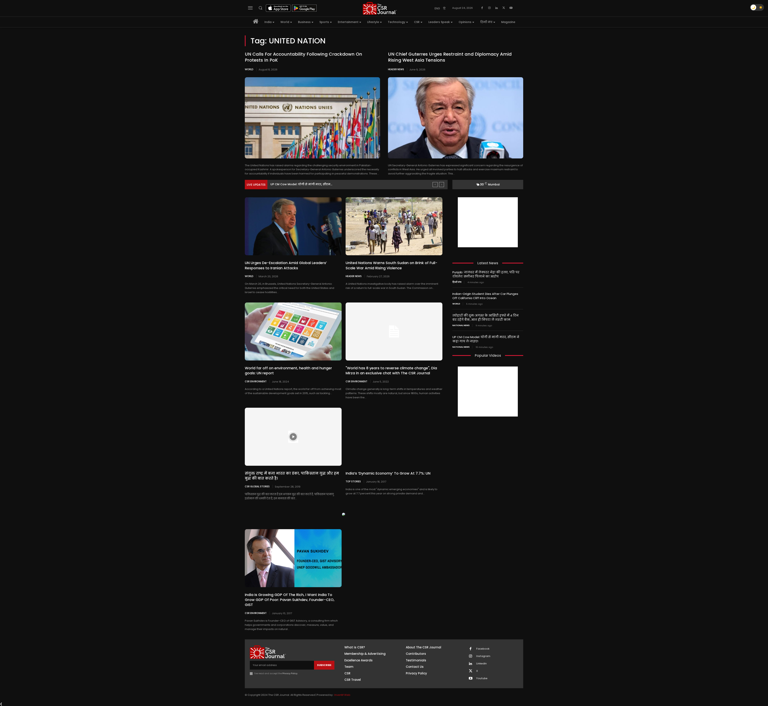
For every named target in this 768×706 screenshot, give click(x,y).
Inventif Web (342, 695)
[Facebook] (482, 8)
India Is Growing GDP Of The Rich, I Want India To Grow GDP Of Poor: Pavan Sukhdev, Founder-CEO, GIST (289, 599)
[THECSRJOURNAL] (380, 8)
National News (461, 325)
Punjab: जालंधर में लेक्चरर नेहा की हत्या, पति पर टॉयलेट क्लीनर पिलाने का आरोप (485, 274)
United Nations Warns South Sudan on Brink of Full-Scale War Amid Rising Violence (391, 265)
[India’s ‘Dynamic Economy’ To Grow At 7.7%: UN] (394, 437)
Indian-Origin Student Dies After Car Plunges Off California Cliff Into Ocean (485, 296)
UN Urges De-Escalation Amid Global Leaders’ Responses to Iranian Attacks (286, 265)
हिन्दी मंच (456, 282)
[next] (441, 184)
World (249, 69)
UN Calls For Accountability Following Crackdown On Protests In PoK (303, 57)
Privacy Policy (289, 673)
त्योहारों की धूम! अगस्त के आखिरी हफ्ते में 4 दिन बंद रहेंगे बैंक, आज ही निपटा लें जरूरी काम (485, 317)
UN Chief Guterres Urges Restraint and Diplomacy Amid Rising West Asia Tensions (450, 57)
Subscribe (324, 665)
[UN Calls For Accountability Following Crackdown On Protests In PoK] (312, 117)
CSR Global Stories (257, 486)
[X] (504, 8)
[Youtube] (511, 8)
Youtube (481, 678)
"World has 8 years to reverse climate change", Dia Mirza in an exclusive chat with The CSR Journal (391, 371)
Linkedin (481, 663)
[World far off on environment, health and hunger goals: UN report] (293, 331)
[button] (260, 8)
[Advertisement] (488, 222)
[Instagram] (489, 8)
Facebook (482, 649)
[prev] (435, 184)
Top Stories (353, 481)
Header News (396, 69)
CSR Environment (256, 381)
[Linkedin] (496, 8)
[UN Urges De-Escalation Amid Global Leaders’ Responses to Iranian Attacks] (293, 226)
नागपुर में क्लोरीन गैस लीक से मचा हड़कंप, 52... (301, 184)
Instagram (483, 656)
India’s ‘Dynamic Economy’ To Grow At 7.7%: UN (388, 473)
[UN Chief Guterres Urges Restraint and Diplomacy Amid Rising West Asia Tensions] (455, 117)
